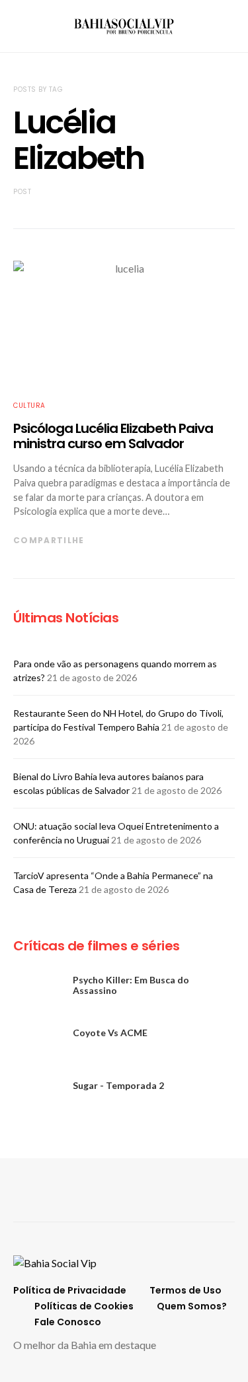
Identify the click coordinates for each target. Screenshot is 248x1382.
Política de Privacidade (69, 1290)
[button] (231, 26)
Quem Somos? (192, 1306)
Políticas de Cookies (84, 1306)
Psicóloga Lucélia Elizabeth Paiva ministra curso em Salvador (113, 436)
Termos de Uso (185, 1290)
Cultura (29, 406)
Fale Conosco (67, 1322)
